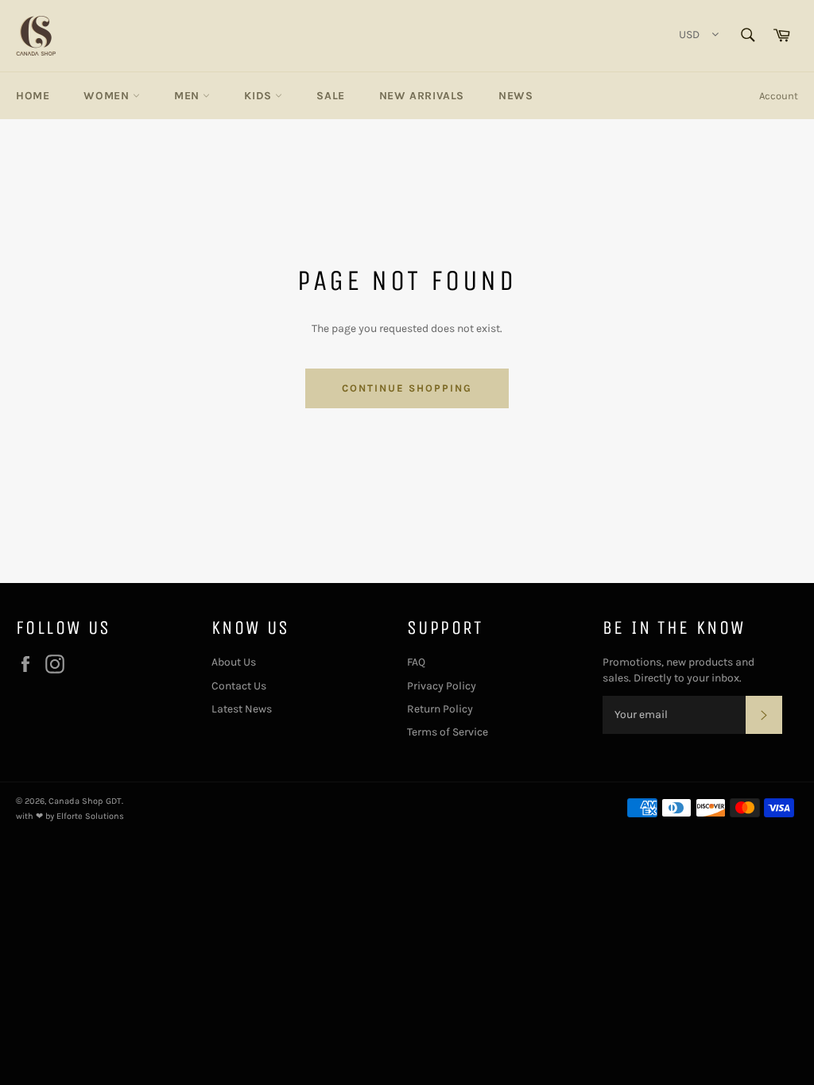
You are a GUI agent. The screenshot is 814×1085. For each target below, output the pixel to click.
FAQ (416, 662)
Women (108, 95)
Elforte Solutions (90, 816)
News (515, 95)
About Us (233, 662)
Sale (330, 95)
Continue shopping (406, 388)
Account (778, 96)
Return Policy (440, 709)
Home (32, 95)
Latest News (241, 709)
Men (188, 95)
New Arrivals (421, 95)
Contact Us (238, 686)
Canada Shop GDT (85, 801)
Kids (259, 95)
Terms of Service (447, 732)
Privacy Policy (441, 686)
